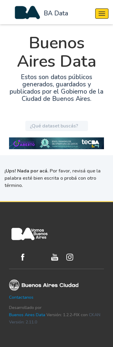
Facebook (27, 257)
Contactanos (21, 297)
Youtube (57, 257)
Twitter (42, 257)
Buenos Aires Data (27, 315)
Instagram (72, 257)
